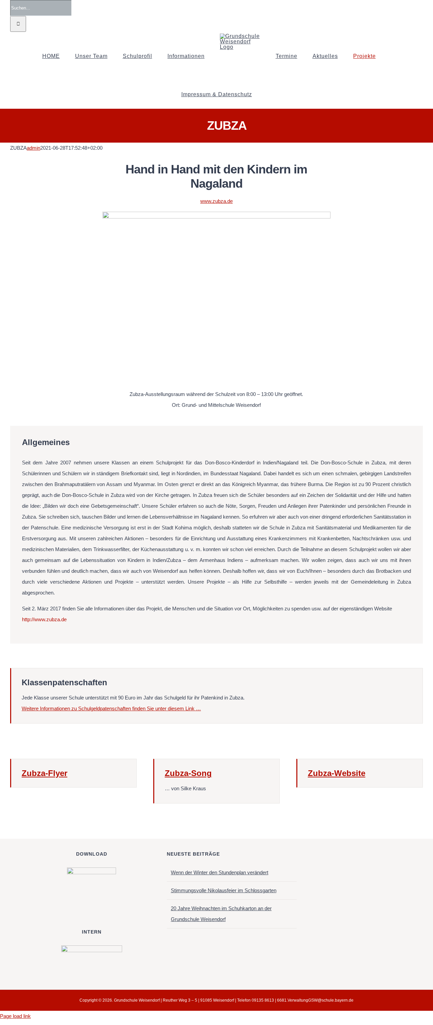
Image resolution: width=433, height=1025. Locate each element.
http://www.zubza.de (44, 619)
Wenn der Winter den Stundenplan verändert (219, 872)
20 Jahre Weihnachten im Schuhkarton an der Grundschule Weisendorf (221, 913)
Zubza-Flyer (44, 773)
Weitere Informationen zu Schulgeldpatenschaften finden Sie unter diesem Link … (111, 708)
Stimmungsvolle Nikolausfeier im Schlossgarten (223, 890)
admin (33, 148)
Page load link (15, 1016)
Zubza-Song (188, 773)
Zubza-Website (336, 773)
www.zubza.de (216, 201)
